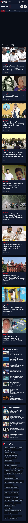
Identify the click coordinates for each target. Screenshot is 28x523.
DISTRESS (7, 465)
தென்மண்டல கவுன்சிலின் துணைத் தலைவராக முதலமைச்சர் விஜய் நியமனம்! (13, 186)
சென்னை (7, 468)
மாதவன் (16, 489)
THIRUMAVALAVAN (13, 518)
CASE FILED (13, 470)
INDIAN (6, 6)
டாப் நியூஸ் (7, 500)
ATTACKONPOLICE (17, 473)
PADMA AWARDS (14, 492)
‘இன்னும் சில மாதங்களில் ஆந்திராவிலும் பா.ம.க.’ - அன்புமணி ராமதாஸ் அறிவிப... (12, 247)
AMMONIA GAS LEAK (9, 463)
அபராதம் (20, 468)
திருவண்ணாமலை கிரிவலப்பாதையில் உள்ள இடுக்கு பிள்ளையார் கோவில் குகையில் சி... (14, 308)
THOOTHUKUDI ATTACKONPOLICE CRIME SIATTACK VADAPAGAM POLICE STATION (14, 481)
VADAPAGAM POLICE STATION (11, 478)
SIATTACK (12, 475)
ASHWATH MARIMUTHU (10, 452)
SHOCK (17, 463)
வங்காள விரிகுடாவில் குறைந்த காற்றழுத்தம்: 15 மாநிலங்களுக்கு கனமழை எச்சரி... (13, 216)
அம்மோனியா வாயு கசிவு (11, 455)
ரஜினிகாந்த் (13, 447)
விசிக (6, 513)
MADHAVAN (16, 497)
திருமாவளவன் (14, 513)
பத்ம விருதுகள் (8, 484)
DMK (21, 500)
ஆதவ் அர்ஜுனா (17, 515)
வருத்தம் (13, 457)
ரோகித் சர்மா (8, 489)
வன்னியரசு (7, 515)
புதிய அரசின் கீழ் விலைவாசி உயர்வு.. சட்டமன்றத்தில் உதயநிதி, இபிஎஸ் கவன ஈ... (13, 67)
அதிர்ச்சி (7, 457)
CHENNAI (7, 470)
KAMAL (20, 447)
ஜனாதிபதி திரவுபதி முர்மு (11, 487)
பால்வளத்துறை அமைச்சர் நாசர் (13, 510)
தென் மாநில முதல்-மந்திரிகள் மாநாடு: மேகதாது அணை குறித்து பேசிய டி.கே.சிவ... (13, 124)
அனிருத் (7, 450)
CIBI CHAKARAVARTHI (16, 450)
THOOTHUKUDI (8, 473)
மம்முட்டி (7, 492)
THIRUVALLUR (18, 502)
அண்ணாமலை (8, 460)
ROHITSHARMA (8, 497)
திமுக (13, 505)
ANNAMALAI (14, 465)
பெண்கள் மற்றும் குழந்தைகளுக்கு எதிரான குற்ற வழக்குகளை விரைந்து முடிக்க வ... (14, 277)
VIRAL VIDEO (7, 505)
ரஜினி (6, 447)
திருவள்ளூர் (8, 508)
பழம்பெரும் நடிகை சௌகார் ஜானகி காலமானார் (13, 95)
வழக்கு (14, 468)
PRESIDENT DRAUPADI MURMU (11, 495)
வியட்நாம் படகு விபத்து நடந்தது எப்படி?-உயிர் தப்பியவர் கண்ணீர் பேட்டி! (12, 338)
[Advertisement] (14, 28)
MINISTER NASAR (8, 502)
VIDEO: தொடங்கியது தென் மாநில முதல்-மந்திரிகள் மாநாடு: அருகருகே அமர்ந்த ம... (13, 155)
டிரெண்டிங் (15, 500)
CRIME (6, 475)
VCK (5, 518)
